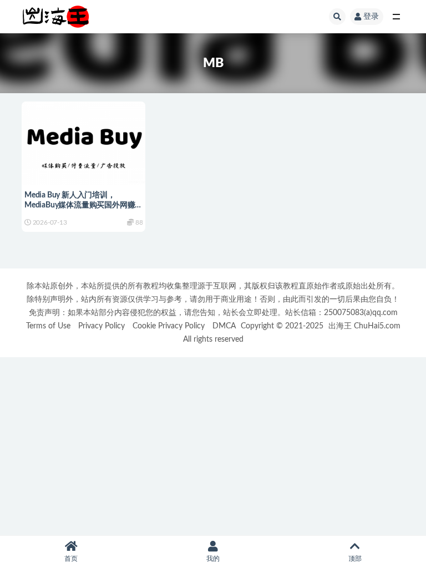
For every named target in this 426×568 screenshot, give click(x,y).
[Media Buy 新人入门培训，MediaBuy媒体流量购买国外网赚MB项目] (83, 142)
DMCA (224, 326)
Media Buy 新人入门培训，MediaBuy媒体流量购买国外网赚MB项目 (79, 205)
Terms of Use (48, 326)
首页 (71, 558)
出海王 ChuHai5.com (364, 326)
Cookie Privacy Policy (169, 326)
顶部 (355, 558)
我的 (213, 558)
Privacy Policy (101, 326)
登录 (371, 17)
